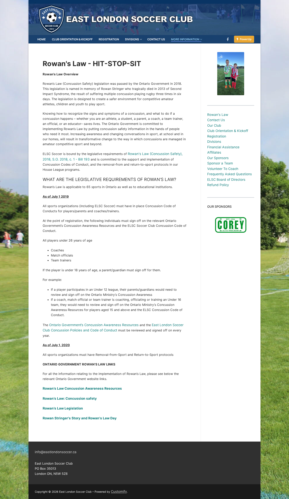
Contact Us (216, 120)
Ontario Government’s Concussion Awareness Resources (94, 325)
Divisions (214, 142)
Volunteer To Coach (222, 169)
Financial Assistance (223, 147)
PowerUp (245, 39)
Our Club (214, 125)
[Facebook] (228, 39)
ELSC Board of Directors (226, 180)
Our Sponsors (218, 158)
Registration (216, 136)
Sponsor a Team (220, 163)
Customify (119, 491)
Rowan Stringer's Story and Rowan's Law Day (80, 418)
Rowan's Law (217, 115)
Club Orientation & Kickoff (227, 131)
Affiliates (214, 152)
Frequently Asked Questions (229, 174)
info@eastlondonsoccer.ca (55, 452)
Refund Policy (218, 185)
